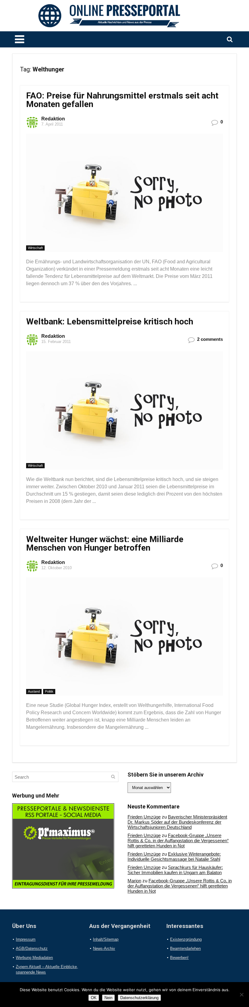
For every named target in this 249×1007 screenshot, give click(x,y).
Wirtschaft (35, 248)
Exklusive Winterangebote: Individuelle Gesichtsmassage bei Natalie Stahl (174, 856)
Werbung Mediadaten (34, 957)
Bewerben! (179, 957)
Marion (134, 880)
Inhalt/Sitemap (105, 939)
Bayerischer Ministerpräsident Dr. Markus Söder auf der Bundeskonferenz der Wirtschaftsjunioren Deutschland (177, 822)
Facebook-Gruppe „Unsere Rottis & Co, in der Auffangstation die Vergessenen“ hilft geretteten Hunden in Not (178, 840)
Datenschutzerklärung (139, 997)
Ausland (34, 691)
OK (94, 997)
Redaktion (53, 118)
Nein (108, 997)
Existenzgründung (186, 939)
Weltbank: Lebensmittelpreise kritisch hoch (109, 322)
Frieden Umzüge (144, 816)
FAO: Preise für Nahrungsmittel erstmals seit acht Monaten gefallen (122, 100)
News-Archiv (104, 948)
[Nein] (241, 994)
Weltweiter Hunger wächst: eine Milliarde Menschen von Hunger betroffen (104, 543)
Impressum (26, 939)
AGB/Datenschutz (32, 948)
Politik (49, 691)
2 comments (210, 339)
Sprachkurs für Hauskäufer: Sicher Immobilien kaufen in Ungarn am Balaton (175, 870)
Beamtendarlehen (185, 948)
